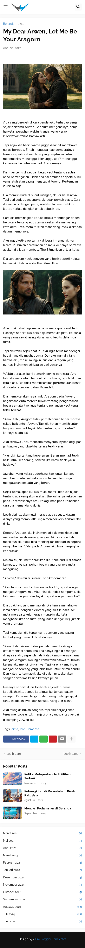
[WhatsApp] (43, 739)
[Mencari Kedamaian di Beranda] (12, 813)
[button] (5, 7)
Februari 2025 (42, 862)
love (23, 729)
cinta (21, 23)
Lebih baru (13, 753)
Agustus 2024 (42, 906)
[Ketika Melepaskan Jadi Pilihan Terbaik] (12, 778)
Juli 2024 (42, 914)
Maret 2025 (42, 855)
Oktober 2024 (42, 892)
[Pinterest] (53, 739)
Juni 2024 (42, 921)
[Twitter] (34, 739)
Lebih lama (71, 753)
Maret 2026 (42, 833)
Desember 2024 (42, 877)
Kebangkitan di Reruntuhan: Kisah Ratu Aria (49, 793)
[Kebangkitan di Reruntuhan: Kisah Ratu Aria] (12, 795)
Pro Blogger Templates (50, 939)
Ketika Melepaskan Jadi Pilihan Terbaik (47, 776)
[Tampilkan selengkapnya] (71, 739)
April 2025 (42, 848)
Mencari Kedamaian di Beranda (47, 808)
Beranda (8, 23)
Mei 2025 (42, 840)
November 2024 (42, 884)
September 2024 (42, 899)
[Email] (62, 739)
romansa (33, 729)
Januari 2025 (42, 870)
